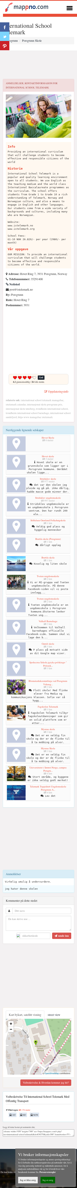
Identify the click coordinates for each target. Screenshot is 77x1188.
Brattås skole (48, 557)
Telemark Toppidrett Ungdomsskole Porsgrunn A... (48, 788)
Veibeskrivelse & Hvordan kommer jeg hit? (46, 1082)
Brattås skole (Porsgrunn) (48, 539)
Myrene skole (48, 729)
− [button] (11, 1029)
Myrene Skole (48, 748)
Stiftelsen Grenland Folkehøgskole (48, 520)
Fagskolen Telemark (48, 706)
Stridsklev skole (48, 478)
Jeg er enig (47, 1180)
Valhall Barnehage (48, 621)
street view (54, 1015)
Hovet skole (48, 456)
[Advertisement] (38, 65)
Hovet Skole (48, 437)
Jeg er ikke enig (28, 1180)
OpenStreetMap (51, 1073)
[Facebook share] (4, 27)
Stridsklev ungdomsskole (48, 497)
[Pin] (4, 45)
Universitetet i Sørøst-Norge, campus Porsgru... (48, 769)
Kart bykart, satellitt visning (25, 1015)
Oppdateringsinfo (57, 391)
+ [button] (11, 1023)
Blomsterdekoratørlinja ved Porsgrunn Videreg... (48, 682)
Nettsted (14, 284)
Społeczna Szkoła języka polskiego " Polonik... (48, 664)
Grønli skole (48, 643)
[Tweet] (4, 36)
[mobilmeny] (69, 7)
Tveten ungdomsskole (48, 576)
